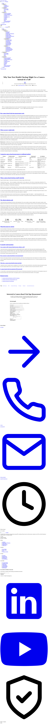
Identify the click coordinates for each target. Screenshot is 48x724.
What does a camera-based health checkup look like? (11, 263)
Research (5, 19)
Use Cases (5, 60)
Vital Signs (5, 17)
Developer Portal (3, 24)
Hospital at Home (8, 35)
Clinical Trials (8, 34)
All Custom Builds (9, 39)
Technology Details (5, 551)
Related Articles (4, 275)
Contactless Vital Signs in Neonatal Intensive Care (9, 279)
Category (11, 312)
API (4, 10)
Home (3, 3)
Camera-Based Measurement (30, 285)
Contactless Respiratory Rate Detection (8, 281)
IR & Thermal (4, 567)
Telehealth (7, 32)
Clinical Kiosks (8, 42)
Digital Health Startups (9, 49)
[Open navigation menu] (1, 25)
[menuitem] (26, 8)
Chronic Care (4, 545)
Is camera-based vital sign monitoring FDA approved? (11, 269)
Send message (12, 320)
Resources (4, 12)
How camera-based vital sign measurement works (12, 113)
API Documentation (7, 65)
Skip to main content (3, 0)
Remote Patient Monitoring (10, 33)
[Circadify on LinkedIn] (24, 624)
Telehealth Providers (9, 48)
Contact (3, 22)
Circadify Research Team (21, 85)
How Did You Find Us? (15, 314)
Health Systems (8, 47)
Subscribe (2, 574)
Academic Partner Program (8, 59)
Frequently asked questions (6, 244)
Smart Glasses (8, 41)
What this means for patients (7, 226)
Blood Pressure (5, 285)
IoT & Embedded (8, 43)
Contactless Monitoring (14, 285)
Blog (5, 20)
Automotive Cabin (8, 40)
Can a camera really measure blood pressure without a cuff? (12, 247)
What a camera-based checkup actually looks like (12, 177)
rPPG (8, 285)
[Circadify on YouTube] (24, 672)
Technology (4, 52)
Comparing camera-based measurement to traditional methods (15, 154)
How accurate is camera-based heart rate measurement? (11, 255)
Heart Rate (3, 555)
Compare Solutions (7, 16)
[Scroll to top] (1, 723)
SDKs (5, 11)
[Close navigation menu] (9, 27)
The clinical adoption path (6, 200)
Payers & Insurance (9, 50)
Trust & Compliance (7, 14)
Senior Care (8, 51)
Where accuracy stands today (7, 130)
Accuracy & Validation (7, 13)
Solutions (4, 4)
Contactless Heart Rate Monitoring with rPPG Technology (11, 278)
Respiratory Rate (4, 557)
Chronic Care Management (10, 36)
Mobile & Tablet (8, 44)
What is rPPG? (6, 9)
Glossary (5, 18)
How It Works (6, 8)
